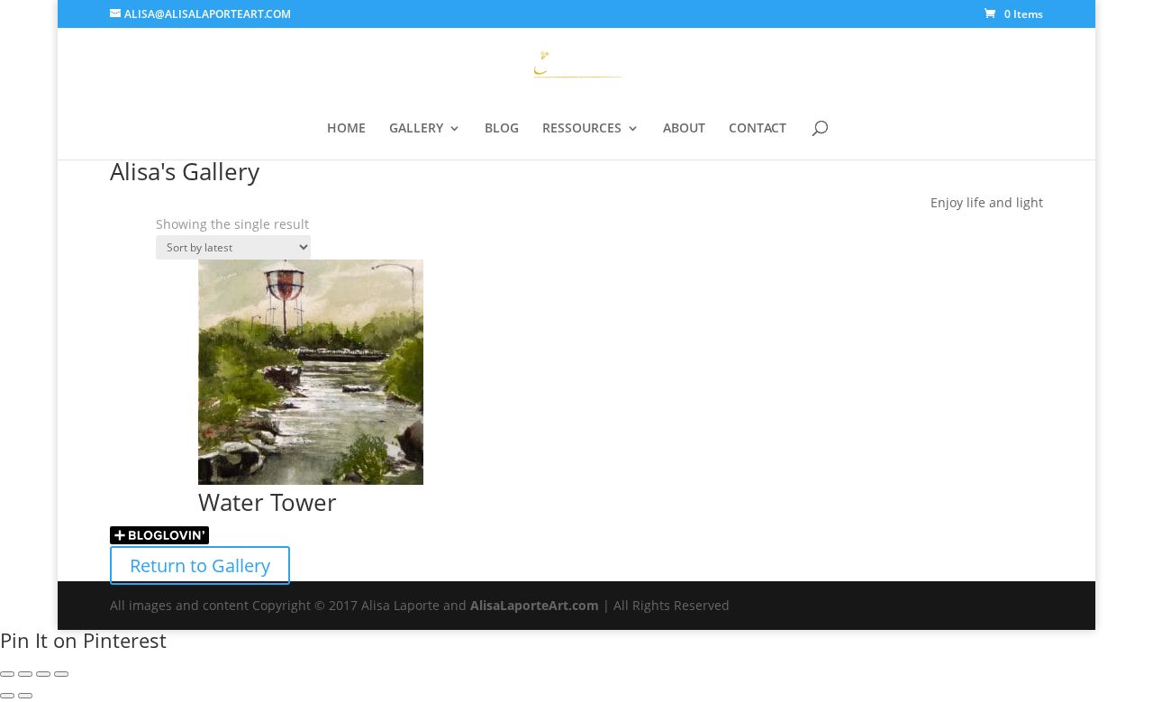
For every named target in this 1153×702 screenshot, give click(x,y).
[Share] (43, 674)
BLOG (502, 129)
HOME (346, 129)
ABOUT (684, 129)
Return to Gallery (200, 565)
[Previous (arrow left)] (7, 695)
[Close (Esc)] (61, 674)
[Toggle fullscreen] (25, 674)
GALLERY (416, 129)
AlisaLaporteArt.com (536, 605)
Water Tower (267, 502)
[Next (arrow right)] (25, 695)
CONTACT (757, 129)
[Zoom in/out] (7, 674)
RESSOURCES (582, 129)
